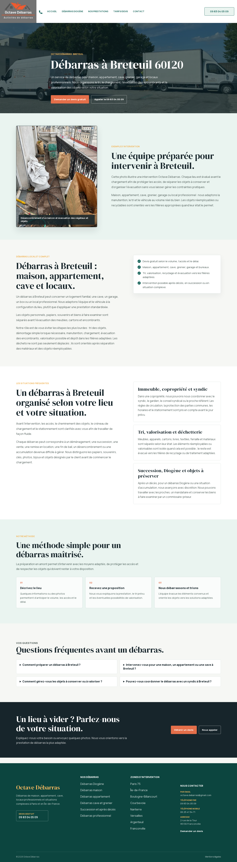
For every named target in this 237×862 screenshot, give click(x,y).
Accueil (52, 11)
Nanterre (136, 809)
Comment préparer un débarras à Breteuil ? (51, 665)
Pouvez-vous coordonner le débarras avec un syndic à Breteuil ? (168, 681)
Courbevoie (138, 803)
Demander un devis (191, 831)
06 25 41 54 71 (187, 812)
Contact (138, 11)
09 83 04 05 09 (28, 816)
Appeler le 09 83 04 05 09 (109, 99)
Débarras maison (91, 790)
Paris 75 (135, 784)
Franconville (137, 828)
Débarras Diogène (72, 11)
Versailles (136, 816)
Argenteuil (136, 822)
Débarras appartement (95, 796)
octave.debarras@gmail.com (195, 795)
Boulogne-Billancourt (143, 796)
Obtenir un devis (183, 729)
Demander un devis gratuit (70, 99)
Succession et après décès (98, 809)
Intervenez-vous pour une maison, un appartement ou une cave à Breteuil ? (168, 666)
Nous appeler (210, 729)
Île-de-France (139, 790)
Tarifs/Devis (120, 11)
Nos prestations (98, 11)
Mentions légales (213, 856)
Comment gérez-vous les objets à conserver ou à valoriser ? (62, 681)
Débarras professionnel (95, 816)
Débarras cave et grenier (96, 803)
